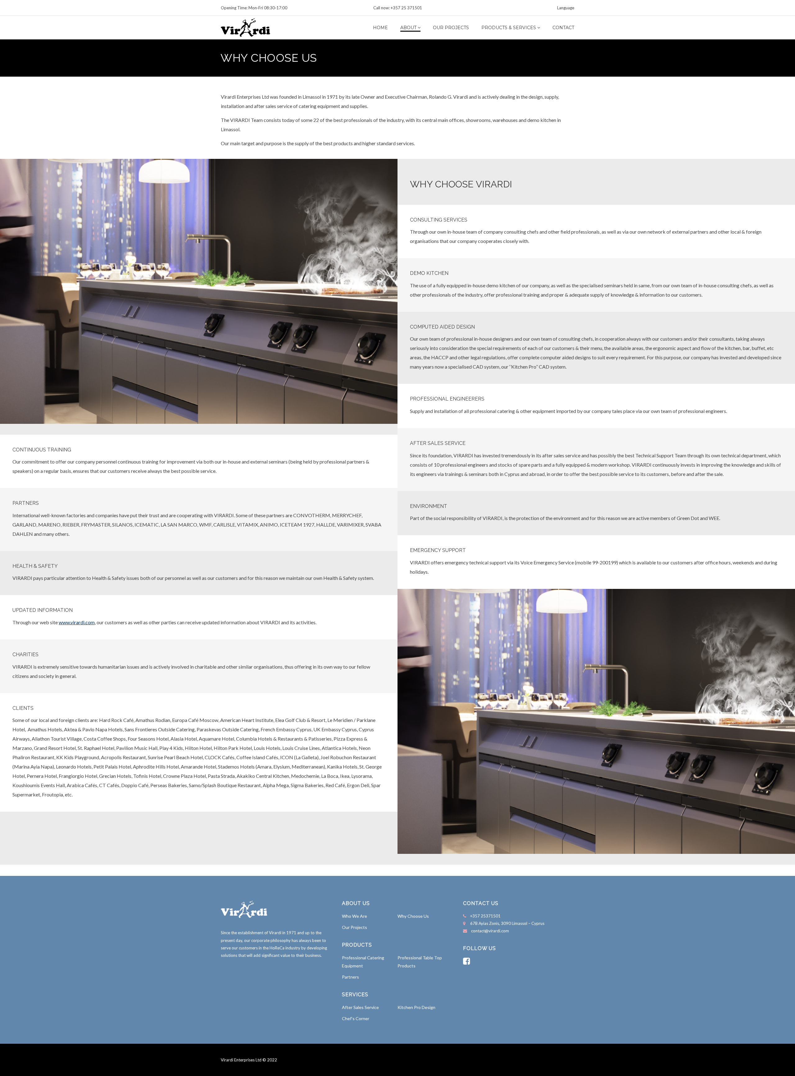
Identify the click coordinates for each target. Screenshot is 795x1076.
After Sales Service (360, 1007)
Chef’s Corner (355, 1018)
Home (380, 27)
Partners (350, 977)
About (408, 27)
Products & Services (508, 27)
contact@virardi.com (490, 930)
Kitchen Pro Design (416, 1007)
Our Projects (451, 27)
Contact (563, 27)
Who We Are (354, 916)
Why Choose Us (413, 916)
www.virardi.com (77, 622)
